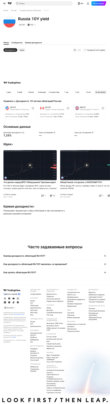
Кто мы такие (52, 337)
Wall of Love (71, 295)
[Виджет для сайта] (79, 50)
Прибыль (33, 337)
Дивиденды (34, 340)
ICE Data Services (19, 314)
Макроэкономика (36, 358)
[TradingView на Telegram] (9, 302)
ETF (31, 303)
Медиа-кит (50, 348)
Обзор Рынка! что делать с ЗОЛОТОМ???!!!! (81, 182)
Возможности (52, 294)
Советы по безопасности (56, 388)
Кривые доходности (34, 352)
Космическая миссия (54, 339)
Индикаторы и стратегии (76, 324)
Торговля (70, 313)
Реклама (92, 308)
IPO (31, 342)
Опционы (33, 355)
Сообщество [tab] (16, 43)
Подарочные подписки (55, 301)
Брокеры (50, 310)
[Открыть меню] (4, 3)
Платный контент (73, 331)
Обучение (70, 315)
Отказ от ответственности (53, 373)
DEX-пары (34, 312)
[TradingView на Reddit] (17, 302)
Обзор (49, 308)
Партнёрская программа (93, 314)
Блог (48, 341)
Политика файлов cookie (55, 381)
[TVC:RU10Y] (5, 178)
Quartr (14, 337)
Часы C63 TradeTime (54, 362)
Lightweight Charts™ (96, 297)
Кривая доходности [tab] (33, 43)
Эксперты (70, 326)
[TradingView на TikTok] (13, 302)
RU (82, 3)
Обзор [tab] (6, 43)
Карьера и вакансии (54, 346)
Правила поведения (74, 304)
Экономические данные (36, 334)
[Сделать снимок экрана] (75, 50)
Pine (31, 315)
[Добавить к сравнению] (33, 108)
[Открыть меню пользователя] (88, 3)
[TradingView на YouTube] (13, 298)
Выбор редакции (73, 317)
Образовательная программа (95, 318)
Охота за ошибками (54, 390)
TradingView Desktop (34, 370)
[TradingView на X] (4, 298)
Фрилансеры (72, 329)
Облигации (34, 305)
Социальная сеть (73, 292)
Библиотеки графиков (97, 295)
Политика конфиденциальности (54, 378)
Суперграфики (35, 294)
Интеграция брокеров (97, 311)
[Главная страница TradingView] (10, 3)
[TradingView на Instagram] (17, 298)
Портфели (33, 349)
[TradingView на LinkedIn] (4, 302)
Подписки (50, 296)
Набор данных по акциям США (56, 329)
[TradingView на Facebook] (9, 298)
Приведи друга (72, 297)
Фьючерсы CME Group (55, 323)
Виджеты (92, 292)
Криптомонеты (35, 308)
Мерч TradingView (53, 355)
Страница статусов (54, 392)
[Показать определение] (23, 132)
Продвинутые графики (97, 299)
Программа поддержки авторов (76, 300)
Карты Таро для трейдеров (52, 358)
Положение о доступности (51, 384)
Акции (32, 301)
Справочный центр (53, 344)
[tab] (10, 50)
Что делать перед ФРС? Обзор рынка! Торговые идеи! (29, 182)
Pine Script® (34, 360)
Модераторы (72, 306)
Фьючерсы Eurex (53, 326)
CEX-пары (34, 310)
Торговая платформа (96, 302)
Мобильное (34, 367)
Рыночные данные (53, 299)
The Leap (50, 315)
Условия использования (55, 370)
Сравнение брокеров (54, 312)
